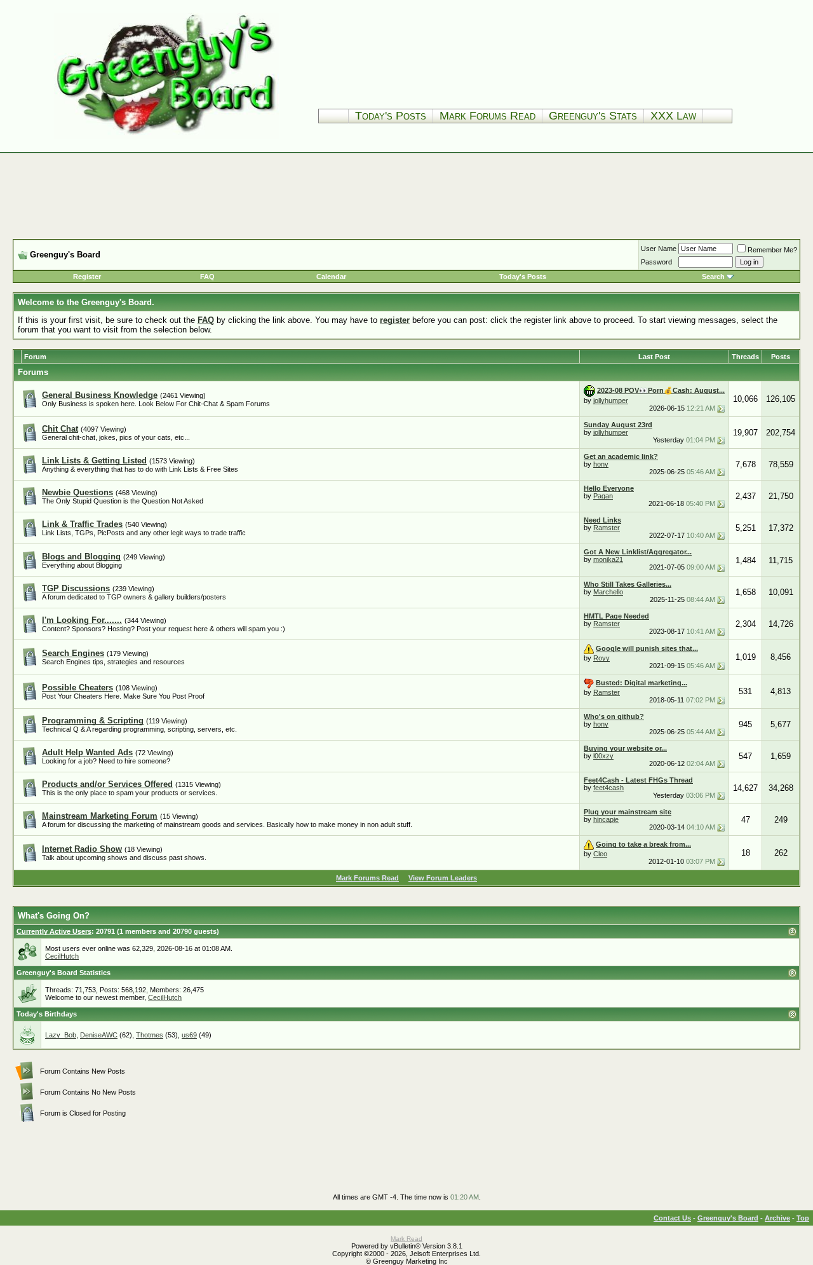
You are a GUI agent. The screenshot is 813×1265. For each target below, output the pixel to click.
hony (600, 464)
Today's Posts (390, 115)
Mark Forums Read (487, 115)
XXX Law (673, 115)
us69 (189, 1035)
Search (713, 276)
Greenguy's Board (727, 1218)
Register (87, 276)
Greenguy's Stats (593, 115)
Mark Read (406, 1238)
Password (656, 262)
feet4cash (608, 787)
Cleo (600, 854)
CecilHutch (62, 956)
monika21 (608, 559)
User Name (658, 248)
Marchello (608, 592)
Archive (777, 1218)
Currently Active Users (54, 931)
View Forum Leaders (442, 878)
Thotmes (149, 1035)
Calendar (331, 276)
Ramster (606, 527)
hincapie (606, 819)
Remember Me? (772, 250)
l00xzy (603, 756)
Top (802, 1218)
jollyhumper (610, 400)
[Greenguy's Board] (166, 136)
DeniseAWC (99, 1035)
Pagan (603, 496)
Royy (601, 658)
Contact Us (672, 1218)
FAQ (207, 276)
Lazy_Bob (60, 1035)
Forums (33, 372)
